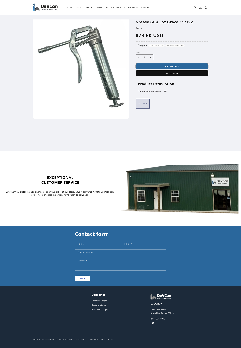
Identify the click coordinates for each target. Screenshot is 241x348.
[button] (79, 7)
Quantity (139, 52)
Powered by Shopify (65, 339)
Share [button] (144, 103)
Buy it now (172, 73)
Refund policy (80, 339)
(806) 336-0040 (157, 318)
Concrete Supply (99, 300)
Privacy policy (93, 339)
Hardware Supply (100, 305)
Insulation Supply (156, 45)
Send (82, 278)
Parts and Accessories (175, 45)
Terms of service (107, 339)
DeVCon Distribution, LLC (48, 339)
